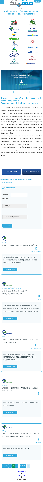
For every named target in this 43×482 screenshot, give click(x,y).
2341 (24, 466)
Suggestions (21, 471)
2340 (21, 466)
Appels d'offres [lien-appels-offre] (11, 172)
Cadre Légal (22, 475)
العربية (37, 1)
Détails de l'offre (10, 269)
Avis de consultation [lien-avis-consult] (31, 172)
